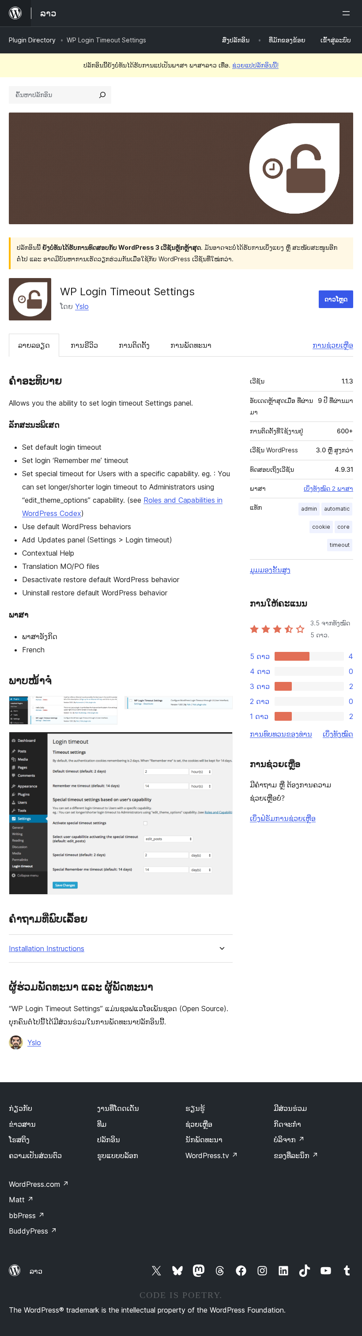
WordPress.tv (211, 1155)
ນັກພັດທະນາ (203, 1139)
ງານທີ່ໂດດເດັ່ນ (118, 1108)
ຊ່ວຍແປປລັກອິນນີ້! (255, 65)
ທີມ (101, 1124)
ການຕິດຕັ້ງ (134, 345)
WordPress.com (39, 1184)
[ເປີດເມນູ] (348, 13)
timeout (340, 545)
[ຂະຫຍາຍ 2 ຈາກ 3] (220, 708)
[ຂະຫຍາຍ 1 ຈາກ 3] (105, 708)
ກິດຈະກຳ (287, 1124)
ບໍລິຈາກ (289, 1139)
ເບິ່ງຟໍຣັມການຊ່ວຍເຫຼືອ (283, 818)
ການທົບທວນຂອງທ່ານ (281, 734)
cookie (321, 526)
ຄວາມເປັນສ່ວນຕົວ (35, 1155)
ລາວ (36, 1271)
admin (309, 508)
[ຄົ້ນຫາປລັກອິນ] (102, 95)
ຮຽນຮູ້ (195, 1108)
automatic (337, 508)
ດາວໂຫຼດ (335, 299)
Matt (21, 1199)
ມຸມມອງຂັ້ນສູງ (270, 569)
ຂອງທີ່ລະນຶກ (296, 1155)
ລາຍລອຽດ (34, 345)
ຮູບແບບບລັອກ (117, 1155)
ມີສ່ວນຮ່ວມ (290, 1108)
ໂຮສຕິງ (19, 1139)
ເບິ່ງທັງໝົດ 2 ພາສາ (328, 488)
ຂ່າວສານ (22, 1124)
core (343, 526)
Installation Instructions (46, 949)
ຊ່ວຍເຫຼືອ (198, 1124)
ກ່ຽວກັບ (20, 1108)
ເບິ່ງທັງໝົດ (338, 734)
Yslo (82, 306)
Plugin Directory (32, 40)
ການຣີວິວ (84, 345)
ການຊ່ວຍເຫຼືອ (333, 345)
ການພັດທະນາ (190, 345)
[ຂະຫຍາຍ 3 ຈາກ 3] (220, 743)
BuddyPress (33, 1231)
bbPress (27, 1215)
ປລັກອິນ (108, 1139)
